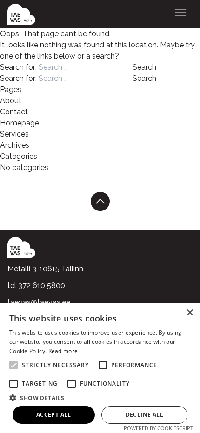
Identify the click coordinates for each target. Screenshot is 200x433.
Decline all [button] (144, 415)
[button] (100, 397)
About (10, 100)
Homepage (19, 122)
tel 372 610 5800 (36, 285)
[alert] (100, 368)
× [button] (189, 312)
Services (14, 134)
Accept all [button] (53, 415)
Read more (63, 351)
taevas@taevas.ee (38, 302)
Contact (14, 111)
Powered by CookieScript (158, 428)
